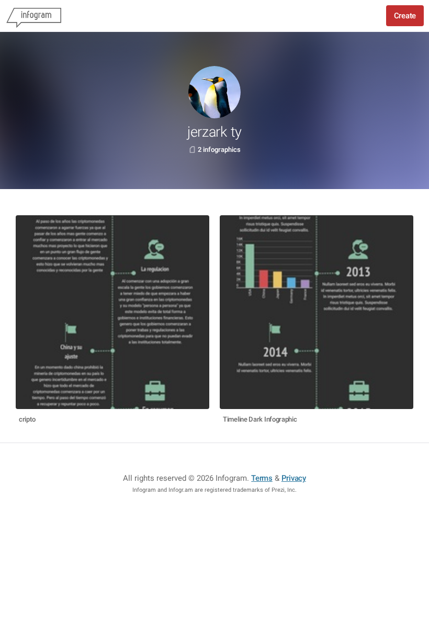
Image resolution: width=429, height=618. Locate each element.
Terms (262, 478)
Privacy (293, 478)
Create (405, 15)
